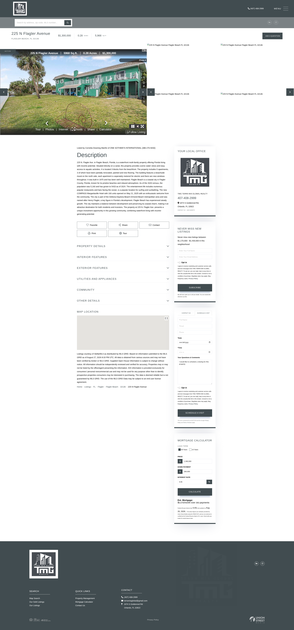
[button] (67, 22)
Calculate (195, 492)
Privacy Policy (193, 278)
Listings (87, 387)
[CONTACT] (272, 36)
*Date (180, 338)
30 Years (184, 450)
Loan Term (183, 446)
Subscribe (195, 288)
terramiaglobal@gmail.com (135, 601)
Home (79, 387)
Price (180, 457)
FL (94, 387)
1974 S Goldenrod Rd (133, 606)
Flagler (101, 387)
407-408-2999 (187, 198)
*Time (180, 348)
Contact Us (182, 210)
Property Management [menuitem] (85, 598)
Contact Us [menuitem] (80, 605)
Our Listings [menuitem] (34, 605)
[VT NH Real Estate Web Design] (257, 620)
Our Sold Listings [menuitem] (36, 602)
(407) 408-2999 (257, 8)
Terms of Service (187, 422)
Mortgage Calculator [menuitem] (84, 602)
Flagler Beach (112, 387)
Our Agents (191, 210)
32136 (123, 387)
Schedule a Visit (203, 313)
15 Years (195, 450)
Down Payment (184, 467)
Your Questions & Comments (189, 357)
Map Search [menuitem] (34, 598)
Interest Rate (184, 477)
